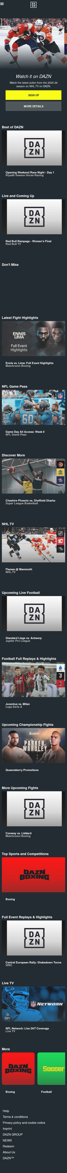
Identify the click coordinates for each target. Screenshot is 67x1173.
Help (6, 1111)
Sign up (33, 95)
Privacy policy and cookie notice (24, 1122)
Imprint (7, 1128)
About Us (9, 1152)
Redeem (8, 1146)
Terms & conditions (15, 1117)
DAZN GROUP (13, 1134)
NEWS (7, 1140)
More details (33, 106)
